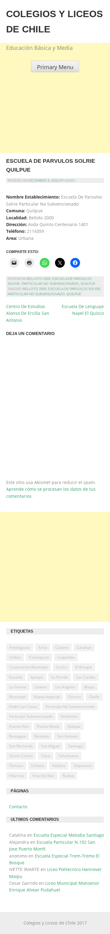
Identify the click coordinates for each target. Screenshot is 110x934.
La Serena (17, 687)
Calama (61, 647)
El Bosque (83, 667)
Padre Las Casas (23, 706)
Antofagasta (19, 647)
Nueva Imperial (47, 696)
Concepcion (39, 657)
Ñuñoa (68, 775)
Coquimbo (66, 657)
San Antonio (67, 736)
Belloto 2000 (38, 279)
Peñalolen (69, 716)
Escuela (15, 677)
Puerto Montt (48, 726)
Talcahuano (68, 755)
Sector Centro (21, 755)
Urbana (37, 765)
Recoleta (41, 736)
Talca (45, 755)
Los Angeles (65, 687)
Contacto (18, 806)
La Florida (59, 677)
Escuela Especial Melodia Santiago (69, 835)
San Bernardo (21, 746)
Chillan (15, 657)
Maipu (89, 687)
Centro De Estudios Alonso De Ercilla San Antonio (27, 313)
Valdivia (58, 765)
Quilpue (88, 283)
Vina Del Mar (43, 775)
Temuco (16, 765)
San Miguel (50, 746)
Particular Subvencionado (31, 716)
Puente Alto (19, 726)
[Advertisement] (55, 127)
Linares (41, 687)
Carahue (84, 647)
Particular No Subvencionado (50, 283)
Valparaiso (83, 765)
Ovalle (94, 696)
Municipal (17, 696)
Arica (42, 647)
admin (69, 180)
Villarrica (16, 775)
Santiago (75, 746)
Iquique (37, 677)
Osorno (74, 696)
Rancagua (17, 736)
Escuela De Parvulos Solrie (74, 289)
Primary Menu (55, 67)
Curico (61, 667)
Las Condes (86, 677)
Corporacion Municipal (28, 667)
